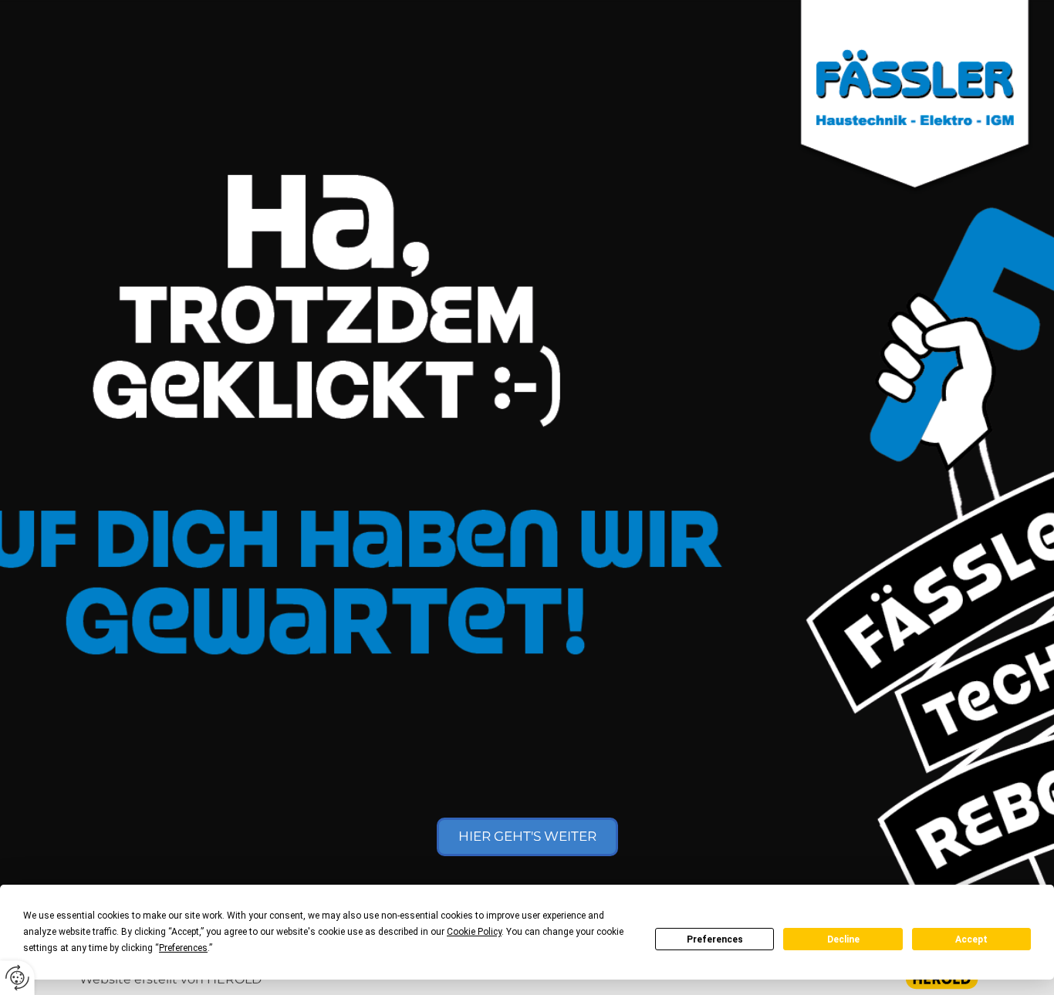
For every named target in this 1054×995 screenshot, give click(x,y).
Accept (971, 939)
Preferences (715, 939)
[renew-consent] (17, 977)
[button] (527, 837)
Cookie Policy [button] (474, 931)
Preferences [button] (183, 948)
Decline (843, 939)
